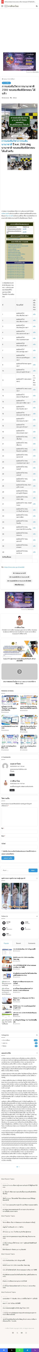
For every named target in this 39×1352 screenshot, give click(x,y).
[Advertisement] (19, 32)
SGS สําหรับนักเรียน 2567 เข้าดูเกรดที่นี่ (24, 949)
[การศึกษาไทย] (12, 6)
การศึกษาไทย (19, 627)
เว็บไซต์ (3, 843)
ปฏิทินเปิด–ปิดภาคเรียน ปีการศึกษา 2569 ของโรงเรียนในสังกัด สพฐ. (28, 728)
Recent (18, 943)
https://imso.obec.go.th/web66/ (14, 567)
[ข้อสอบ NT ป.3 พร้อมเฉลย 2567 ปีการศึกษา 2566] (7, 1000)
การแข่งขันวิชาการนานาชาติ (19, 577)
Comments (31, 943)
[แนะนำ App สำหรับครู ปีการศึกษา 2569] (29, 739)
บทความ (5, 1043)
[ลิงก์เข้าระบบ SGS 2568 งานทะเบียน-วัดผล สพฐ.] (7, 959)
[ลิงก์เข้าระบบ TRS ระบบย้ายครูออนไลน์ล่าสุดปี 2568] (7, 1007)
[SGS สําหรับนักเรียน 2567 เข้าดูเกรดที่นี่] (7, 951)
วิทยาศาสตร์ (9, 216)
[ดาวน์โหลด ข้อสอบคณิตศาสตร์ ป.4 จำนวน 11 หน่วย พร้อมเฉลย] (7, 992)
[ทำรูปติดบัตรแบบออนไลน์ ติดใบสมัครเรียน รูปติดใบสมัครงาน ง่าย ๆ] (7, 975)
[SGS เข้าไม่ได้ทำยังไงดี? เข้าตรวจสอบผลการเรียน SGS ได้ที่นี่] (7, 967)
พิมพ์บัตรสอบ (20, 585)
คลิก (34, 314)
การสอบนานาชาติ (20, 573)
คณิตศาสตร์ (5, 213)
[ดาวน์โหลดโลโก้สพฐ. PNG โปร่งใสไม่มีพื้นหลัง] (7, 1024)
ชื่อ (2, 828)
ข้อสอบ (4, 1046)
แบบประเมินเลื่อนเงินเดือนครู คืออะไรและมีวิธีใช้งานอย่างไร (28, 707)
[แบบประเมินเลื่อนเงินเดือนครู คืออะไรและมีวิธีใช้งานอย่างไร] (29, 700)
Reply (12, 775)
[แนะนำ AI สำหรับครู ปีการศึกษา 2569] (10, 739)
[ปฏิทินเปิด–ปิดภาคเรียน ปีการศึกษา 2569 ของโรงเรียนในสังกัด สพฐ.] (29, 720)
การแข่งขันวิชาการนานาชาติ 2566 (19, 581)
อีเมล (3, 836)
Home (5, 79)
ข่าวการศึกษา (11, 79)
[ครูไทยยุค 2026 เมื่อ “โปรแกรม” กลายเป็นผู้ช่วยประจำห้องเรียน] (10, 700)
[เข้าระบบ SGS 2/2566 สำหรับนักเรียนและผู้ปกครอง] (7, 1015)
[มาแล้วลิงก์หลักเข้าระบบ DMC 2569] (10, 720)
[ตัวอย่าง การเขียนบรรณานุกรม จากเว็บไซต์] (7, 983)
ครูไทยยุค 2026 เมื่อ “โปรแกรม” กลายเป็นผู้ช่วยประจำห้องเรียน (9, 708)
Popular (6, 943)
